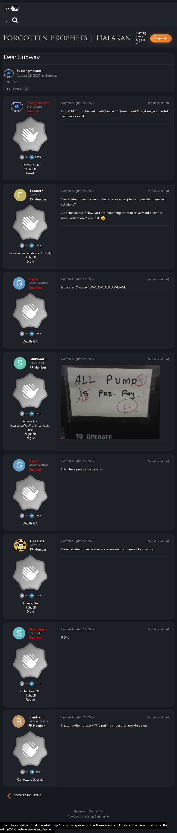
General (51, 75)
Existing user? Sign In (141, 36)
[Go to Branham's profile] (18, 721)
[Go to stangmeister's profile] (9, 73)
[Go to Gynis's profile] (19, 283)
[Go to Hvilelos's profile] (20, 545)
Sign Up (161, 38)
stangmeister (31, 71)
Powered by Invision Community (88, 816)
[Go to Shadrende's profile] (19, 633)
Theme (78, 811)
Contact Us (96, 811)
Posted (77, 103)
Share (13, 82)
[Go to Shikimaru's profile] (20, 363)
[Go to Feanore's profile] (20, 195)
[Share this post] (167, 103)
